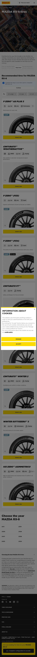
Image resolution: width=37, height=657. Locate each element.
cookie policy (9, 332)
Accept (18, 344)
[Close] (34, 309)
